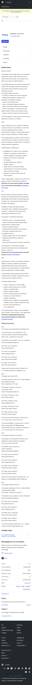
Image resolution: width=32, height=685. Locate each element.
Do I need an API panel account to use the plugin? (8, 535)
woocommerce (26, 589)
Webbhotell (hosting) (7, 630)
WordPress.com (6, 650)
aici (26, 479)
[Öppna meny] (29, 2)
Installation (6, 54)
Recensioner (6, 51)
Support (5, 62)
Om (2, 625)
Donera (19, 643)
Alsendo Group (16, 36)
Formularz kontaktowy (13, 254)
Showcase (19, 625)
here (21, 419)
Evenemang (20, 640)
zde (22, 526)
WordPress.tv (5, 645)
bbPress (4, 655)
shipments (27, 586)
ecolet (22, 586)
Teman (18, 627)
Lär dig (3, 637)
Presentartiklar (21, 645)
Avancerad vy (5, 593)
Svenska (7, 665)
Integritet (3, 633)
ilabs (6, 558)
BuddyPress (5, 658)
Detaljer (5, 47)
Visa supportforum (6, 616)
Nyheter (3, 627)
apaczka (18, 586)
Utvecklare (4, 643)
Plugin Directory (5, 6)
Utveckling (6, 58)
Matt (3, 653)
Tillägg (18, 630)
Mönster (19, 633)
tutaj (24, 370)
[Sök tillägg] (17, 16)
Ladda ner (5, 41)
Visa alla (28, 605)
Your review (4, 605)
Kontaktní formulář (7, 319)
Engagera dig (20, 637)
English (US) (28, 583)
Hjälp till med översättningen (20, 11)
